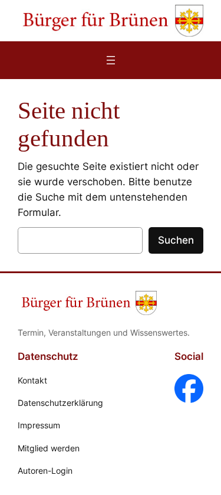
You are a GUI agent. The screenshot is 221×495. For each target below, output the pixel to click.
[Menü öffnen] (111, 60)
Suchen (176, 240)
